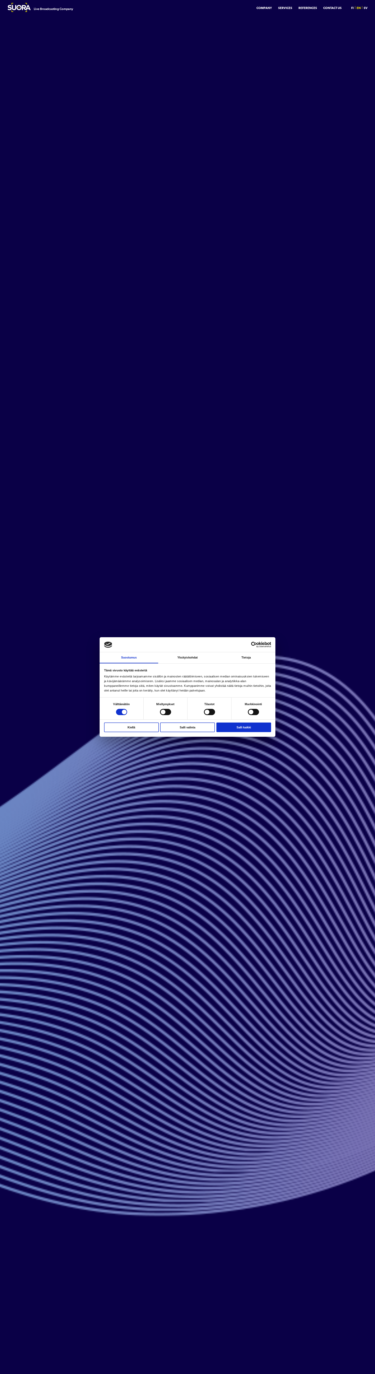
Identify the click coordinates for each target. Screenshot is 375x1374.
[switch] (165, 712)
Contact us (332, 8)
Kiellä (131, 727)
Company (264, 8)
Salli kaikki (244, 727)
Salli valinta (187, 727)
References (307, 8)
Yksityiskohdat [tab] (187, 657)
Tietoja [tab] (246, 657)
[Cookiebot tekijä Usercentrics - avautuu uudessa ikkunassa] (254, 645)
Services (285, 8)
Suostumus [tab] (129, 657)
